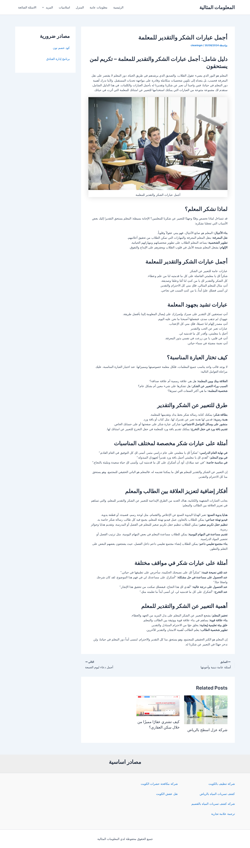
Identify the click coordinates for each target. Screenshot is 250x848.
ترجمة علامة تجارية (223, 814)
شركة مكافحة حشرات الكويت (159, 784)
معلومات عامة (98, 7)
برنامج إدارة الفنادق (58, 59)
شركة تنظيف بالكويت (221, 784)
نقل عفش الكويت (167, 794)
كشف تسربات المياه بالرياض (217, 794)
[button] (44, 7)
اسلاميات (64, 7)
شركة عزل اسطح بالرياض (207, 730)
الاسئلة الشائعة (27, 7)
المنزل (80, 7)
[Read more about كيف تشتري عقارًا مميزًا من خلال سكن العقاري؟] (158, 705)
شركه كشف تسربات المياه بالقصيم (213, 803)
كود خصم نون (61, 48)
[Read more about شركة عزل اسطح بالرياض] (205, 709)
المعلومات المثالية (217, 7)
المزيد (49, 7)
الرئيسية (118, 7)
